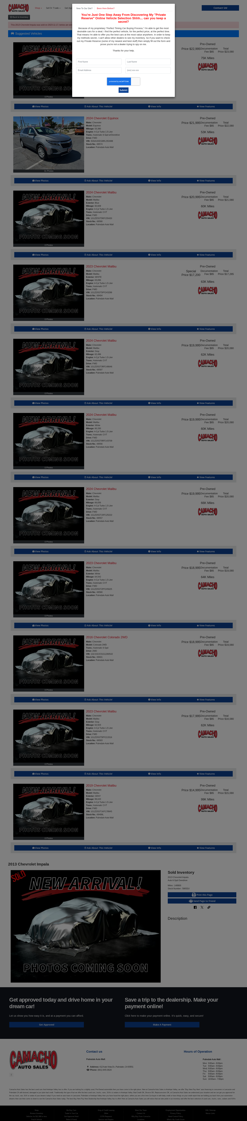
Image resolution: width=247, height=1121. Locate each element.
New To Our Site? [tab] (84, 8)
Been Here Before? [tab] (105, 8)
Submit (123, 90)
